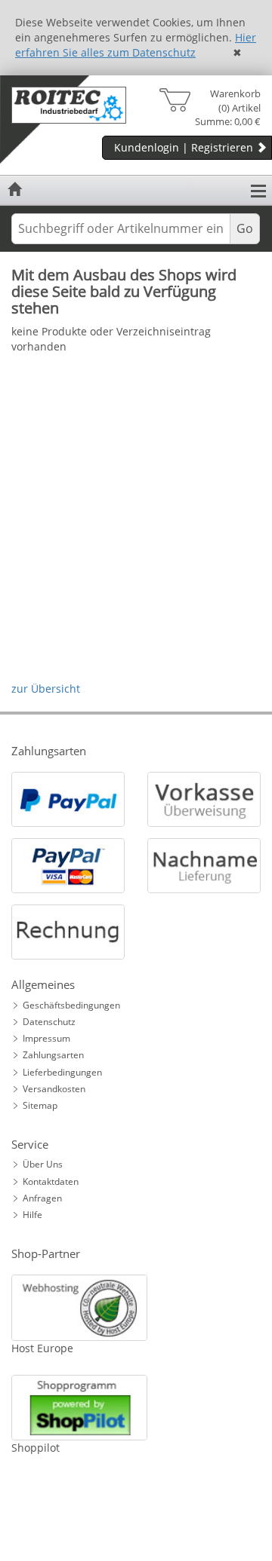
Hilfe (32, 1214)
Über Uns (43, 1164)
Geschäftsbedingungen (71, 1005)
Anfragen (42, 1198)
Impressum (46, 1038)
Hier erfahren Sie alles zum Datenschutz (135, 45)
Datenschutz (49, 1021)
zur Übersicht (45, 688)
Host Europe (42, 1348)
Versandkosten (54, 1088)
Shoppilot (35, 1447)
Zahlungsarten (53, 1054)
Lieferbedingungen (62, 1072)
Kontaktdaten (51, 1181)
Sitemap (40, 1105)
